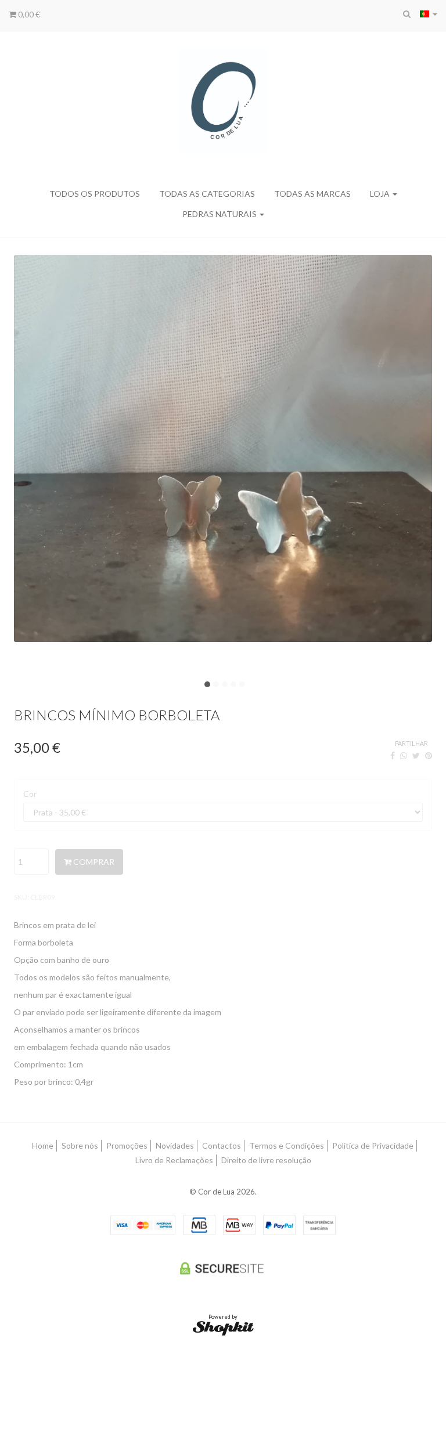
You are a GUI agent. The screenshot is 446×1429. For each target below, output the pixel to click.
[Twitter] (416, 755)
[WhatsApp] (403, 755)
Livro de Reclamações (174, 1160)
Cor (30, 794)
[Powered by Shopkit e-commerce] (223, 1327)
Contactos (221, 1145)
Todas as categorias (207, 194)
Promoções (127, 1145)
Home (42, 1145)
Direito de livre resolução (266, 1160)
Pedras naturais (220, 214)
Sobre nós (80, 1145)
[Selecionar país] (428, 14)
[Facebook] (392, 755)
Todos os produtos (94, 194)
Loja (380, 194)
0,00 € (28, 14)
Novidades (175, 1145)
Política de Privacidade (372, 1145)
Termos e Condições (286, 1145)
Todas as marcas (312, 194)
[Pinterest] (428, 755)
